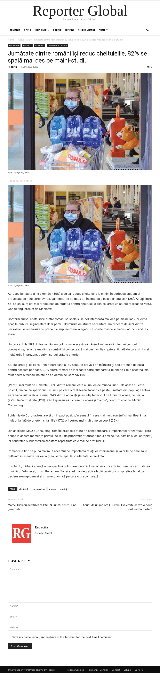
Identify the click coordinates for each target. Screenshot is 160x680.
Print (102, 29)
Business (27, 45)
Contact (116, 669)
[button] (147, 30)
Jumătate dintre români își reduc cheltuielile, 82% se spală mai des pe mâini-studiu (77, 57)
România (15, 29)
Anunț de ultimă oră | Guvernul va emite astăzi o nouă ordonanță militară (117, 507)
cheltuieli (23, 489)
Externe (69, 29)
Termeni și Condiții (98, 669)
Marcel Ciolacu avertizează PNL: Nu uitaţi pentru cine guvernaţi (42, 507)
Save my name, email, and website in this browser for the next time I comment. (62, 637)
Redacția (12, 66)
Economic (40, 29)
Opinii (27, 29)
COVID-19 (39, 45)
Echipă (127, 669)
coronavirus (39, 489)
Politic (57, 29)
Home (11, 39)
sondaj (63, 489)
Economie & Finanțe (57, 45)
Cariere (139, 669)
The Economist (86, 29)
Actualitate (24, 39)
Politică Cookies (75, 669)
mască (52, 489)
